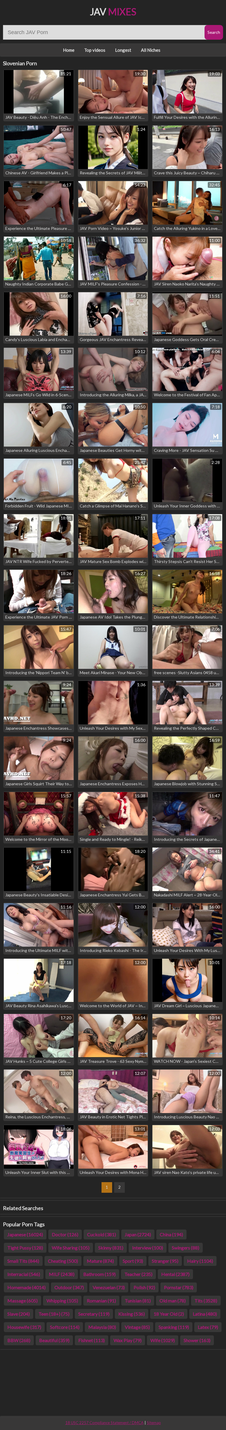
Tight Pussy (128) (25, 1247)
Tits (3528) (206, 1300)
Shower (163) (197, 1340)
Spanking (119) (174, 1327)
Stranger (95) (165, 1261)
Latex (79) (208, 1327)
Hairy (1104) (200, 1261)
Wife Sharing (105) (70, 1247)
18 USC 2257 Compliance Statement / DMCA (104, 1422)
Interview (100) (147, 1247)
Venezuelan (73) (109, 1287)
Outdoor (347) (69, 1287)
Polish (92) (144, 1287)
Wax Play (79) (128, 1340)
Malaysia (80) (102, 1327)
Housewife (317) (24, 1327)
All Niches (150, 50)
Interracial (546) (23, 1274)
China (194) (171, 1234)
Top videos (94, 50)
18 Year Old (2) (169, 1314)
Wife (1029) (162, 1340)
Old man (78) (172, 1300)
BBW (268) (18, 1340)
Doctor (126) (65, 1234)
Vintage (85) (137, 1327)
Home (68, 50)
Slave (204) (18, 1314)
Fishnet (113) (91, 1340)
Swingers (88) (185, 1247)
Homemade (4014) (26, 1287)
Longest (123, 50)
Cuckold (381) (101, 1234)
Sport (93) (133, 1261)
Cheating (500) (63, 1261)
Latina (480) (205, 1314)
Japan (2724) (138, 1234)
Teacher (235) (138, 1274)
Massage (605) (22, 1300)
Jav (113, 11)
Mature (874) (100, 1261)
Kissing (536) (131, 1314)
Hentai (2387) (175, 1274)
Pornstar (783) (178, 1287)
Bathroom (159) (99, 1274)
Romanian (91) (101, 1300)
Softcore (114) (64, 1327)
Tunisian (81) (138, 1300)
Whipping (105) (62, 1300)
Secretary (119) (93, 1314)
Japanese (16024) (25, 1234)
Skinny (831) (110, 1247)
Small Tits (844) (23, 1261)
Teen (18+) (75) (54, 1314)
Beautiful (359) (54, 1340)
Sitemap (154, 1422)
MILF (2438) (61, 1274)
